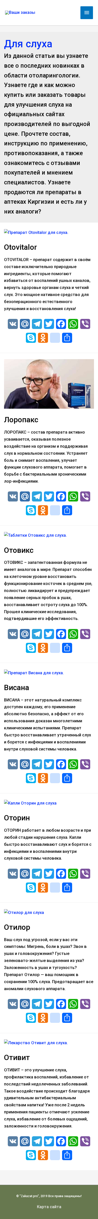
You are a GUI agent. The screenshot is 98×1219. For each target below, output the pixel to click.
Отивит (17, 1057)
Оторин (17, 817)
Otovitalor (20, 247)
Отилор (17, 927)
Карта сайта (49, 1206)
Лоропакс (21, 419)
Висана (16, 687)
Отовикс (18, 550)
